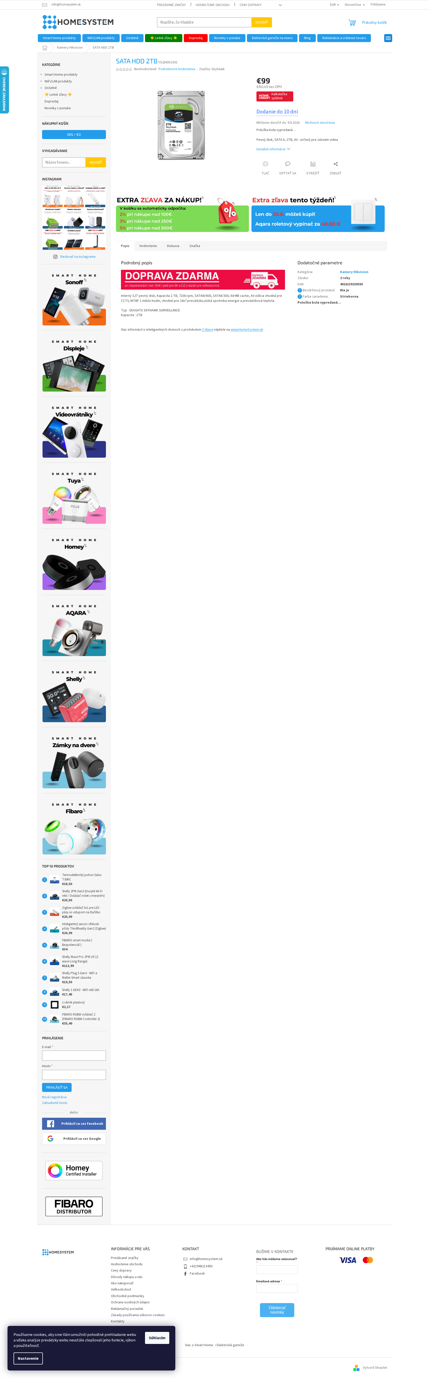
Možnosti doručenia (320, 122)
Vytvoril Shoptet (375, 1367)
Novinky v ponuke (58, 108)
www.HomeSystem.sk (247, 329)
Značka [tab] (194, 245)
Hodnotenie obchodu (213, 5)
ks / (74, 134)
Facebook (197, 1273)
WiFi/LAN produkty (58, 81)
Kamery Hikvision (354, 272)
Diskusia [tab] (173, 245)
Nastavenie (28, 1358)
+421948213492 (201, 1266)
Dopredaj (51, 101)
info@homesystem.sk (206, 1259)
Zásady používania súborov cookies (138, 1315)
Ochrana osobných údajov (130, 1302)
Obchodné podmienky (127, 1296)
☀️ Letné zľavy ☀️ (58, 94)
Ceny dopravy (250, 5)
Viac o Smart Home (199, 1345)
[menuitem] (59, 38)
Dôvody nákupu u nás (126, 1277)
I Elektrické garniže (230, 1345)
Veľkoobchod (121, 1289)
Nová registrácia (54, 1097)
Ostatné (51, 87)
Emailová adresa (268, 1281)
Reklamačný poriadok (127, 1308)
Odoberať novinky (277, 1310)
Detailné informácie (270, 149)
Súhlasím (157, 1338)
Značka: (212, 69)
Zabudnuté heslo (54, 1103)
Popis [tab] (125, 245)
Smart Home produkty (61, 74)
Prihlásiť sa (57, 1087)
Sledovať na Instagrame (78, 256)
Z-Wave (207, 329)
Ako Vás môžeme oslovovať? (276, 1259)
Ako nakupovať (122, 1283)
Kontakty (117, 1321)
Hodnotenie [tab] (148, 245)
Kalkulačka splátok (279, 96)
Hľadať (261, 22)
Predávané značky (171, 5)
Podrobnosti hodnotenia (177, 69)
